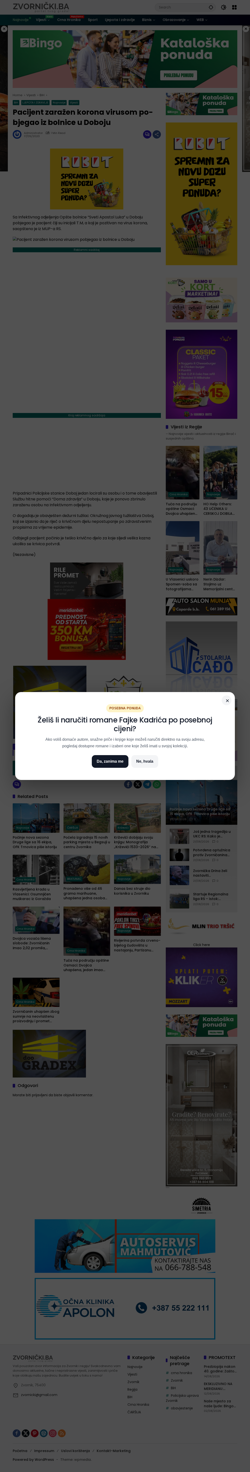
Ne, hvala (144, 761)
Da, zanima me (110, 761)
